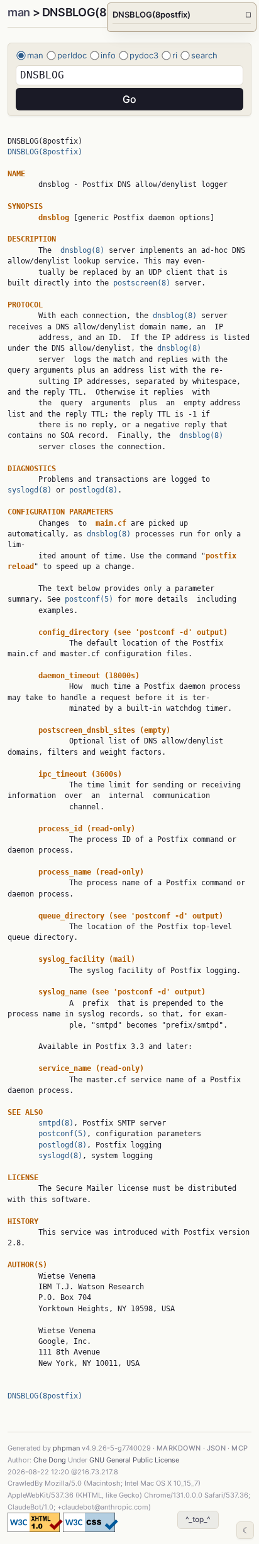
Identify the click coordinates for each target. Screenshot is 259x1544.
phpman (66, 1448)
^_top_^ (198, 1519)
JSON (216, 1448)
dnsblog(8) (82, 250)
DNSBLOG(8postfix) (45, 151)
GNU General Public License (134, 1460)
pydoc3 (144, 55)
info (108, 55)
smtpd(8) (56, 1123)
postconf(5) (89, 599)
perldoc (72, 55)
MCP (239, 1448)
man (19, 12)
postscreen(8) (141, 283)
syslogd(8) (30, 490)
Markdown (179, 1448)
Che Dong (49, 1460)
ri (174, 55)
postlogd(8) (93, 490)
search (204, 55)
